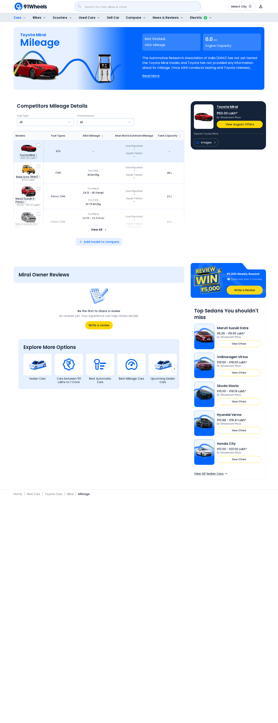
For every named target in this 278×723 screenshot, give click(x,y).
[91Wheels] (31, 6)
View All (96, 230)
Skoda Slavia (228, 385)
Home (18, 494)
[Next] (174, 369)
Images (206, 142)
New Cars (33, 494)
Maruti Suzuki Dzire (232, 328)
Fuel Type (22, 115)
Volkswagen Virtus (232, 357)
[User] (260, 6)
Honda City (226, 443)
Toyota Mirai (227, 106)
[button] (228, 280)
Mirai (70, 494)
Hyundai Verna (229, 414)
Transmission (85, 115)
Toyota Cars (53, 494)
